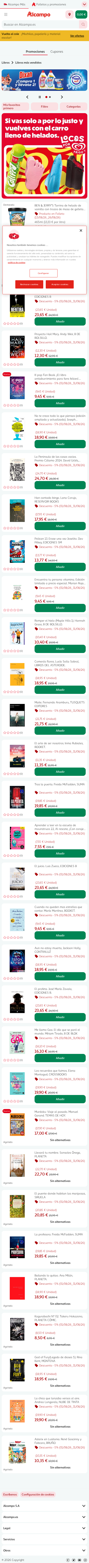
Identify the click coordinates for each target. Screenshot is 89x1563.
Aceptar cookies (60, 284)
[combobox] (40, 24)
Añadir (60, 321)
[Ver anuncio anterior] (27, 97)
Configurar (43, 273)
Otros (6, 1550)
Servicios (9, 1539)
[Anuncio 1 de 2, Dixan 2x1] (44, 80)
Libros (6, 62)
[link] (38, 1494)
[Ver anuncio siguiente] (62, 97)
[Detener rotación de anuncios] (40, 97)
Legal (6, 1528)
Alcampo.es (10, 1517)
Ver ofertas (77, 35)
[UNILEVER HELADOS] (44, 156)
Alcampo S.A (11, 1505)
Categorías (74, 106)
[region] (44, 260)
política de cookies (16, 262)
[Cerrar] (80, 230)
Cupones (57, 51)
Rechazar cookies (29, 284)
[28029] (69, 14)
